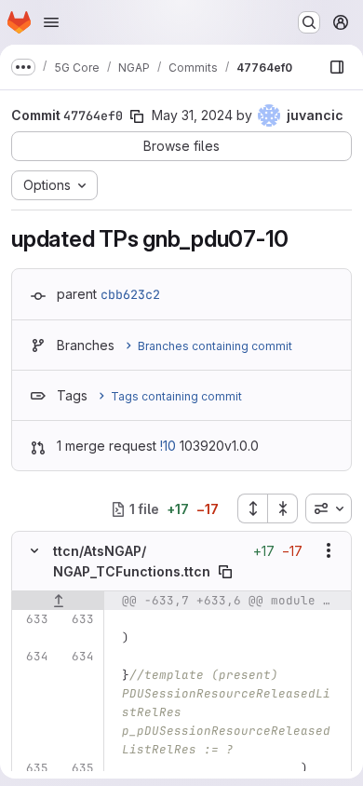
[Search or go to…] (309, 22)
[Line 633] (32, 619)
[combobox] (328, 508)
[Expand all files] (252, 508)
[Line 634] (32, 656)
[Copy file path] (225, 572)
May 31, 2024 (192, 115)
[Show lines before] (58, 600)
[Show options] (328, 550)
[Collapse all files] (283, 508)
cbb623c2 (130, 294)
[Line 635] (32, 768)
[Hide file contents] (34, 550)
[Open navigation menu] (51, 22)
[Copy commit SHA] (137, 116)
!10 (168, 446)
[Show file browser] (337, 67)
